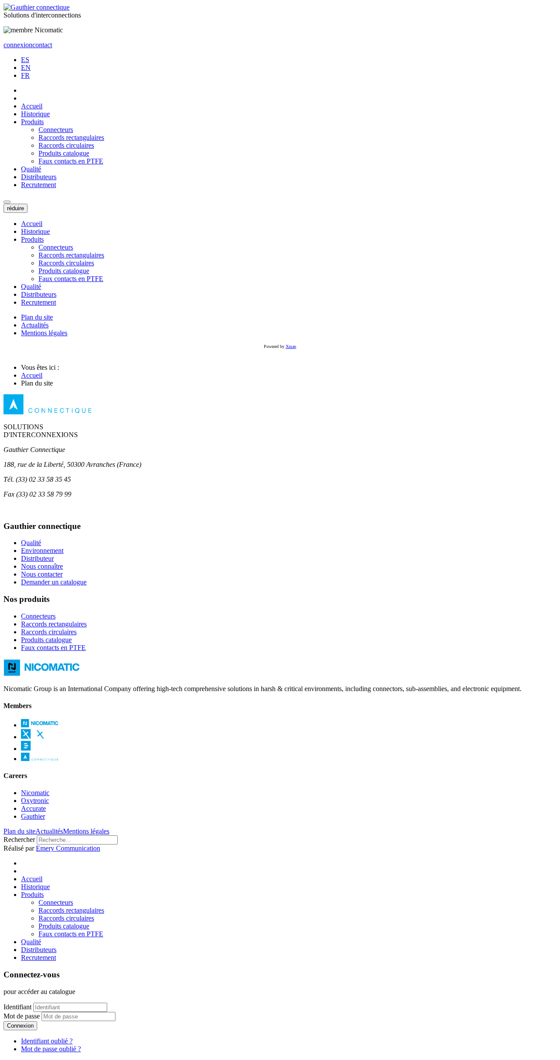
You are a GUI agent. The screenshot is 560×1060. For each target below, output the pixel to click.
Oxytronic (35, 800)
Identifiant (18, 1007)
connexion (18, 45)
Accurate (33, 808)
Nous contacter (42, 574)
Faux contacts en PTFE (70, 161)
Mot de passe (22, 1016)
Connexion (20, 1025)
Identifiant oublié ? (47, 1041)
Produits (32, 121)
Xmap (291, 346)
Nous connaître (42, 566)
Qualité (31, 169)
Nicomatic (35, 792)
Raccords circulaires (66, 145)
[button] (7, 202)
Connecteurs (55, 129)
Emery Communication (68, 848)
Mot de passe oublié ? (51, 1049)
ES (25, 59)
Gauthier (33, 816)
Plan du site (37, 317)
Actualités (35, 325)
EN (26, 67)
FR (25, 75)
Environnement (42, 550)
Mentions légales (44, 333)
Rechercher (19, 839)
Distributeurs (38, 177)
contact (42, 45)
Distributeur (37, 558)
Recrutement (38, 184)
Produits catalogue (63, 153)
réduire (15, 208)
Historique (35, 114)
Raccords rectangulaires (71, 137)
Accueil (31, 106)
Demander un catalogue (54, 582)
